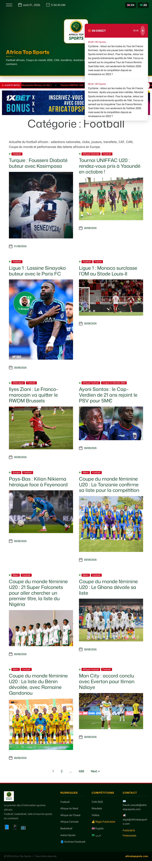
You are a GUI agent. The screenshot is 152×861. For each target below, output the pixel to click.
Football (17, 154)
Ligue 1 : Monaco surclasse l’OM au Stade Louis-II (108, 271)
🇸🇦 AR (143, 5)
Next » (95, 771)
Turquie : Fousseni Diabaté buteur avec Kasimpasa (38, 163)
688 (81, 771)
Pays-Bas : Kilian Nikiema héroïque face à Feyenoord (38, 481)
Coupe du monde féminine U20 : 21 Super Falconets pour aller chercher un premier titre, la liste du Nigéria (38, 593)
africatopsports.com (136, 856)
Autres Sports (67, 835)
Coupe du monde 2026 (114, 383)
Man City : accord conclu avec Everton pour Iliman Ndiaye (106, 681)
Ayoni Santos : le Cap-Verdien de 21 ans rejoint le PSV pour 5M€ (108, 395)
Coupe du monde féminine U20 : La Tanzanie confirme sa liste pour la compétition (109, 484)
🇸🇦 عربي (96, 835)
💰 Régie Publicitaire (103, 821)
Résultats (97, 808)
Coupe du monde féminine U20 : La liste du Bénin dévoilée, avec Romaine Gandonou (38, 684)
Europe (16, 472)
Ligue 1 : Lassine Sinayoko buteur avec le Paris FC (37, 271)
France (98, 261)
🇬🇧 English (98, 828)
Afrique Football (91, 383)
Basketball (66, 828)
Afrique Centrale (91, 154)
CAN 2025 (97, 801)
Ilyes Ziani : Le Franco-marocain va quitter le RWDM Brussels (33, 395)
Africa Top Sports (27, 52)
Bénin (85, 472)
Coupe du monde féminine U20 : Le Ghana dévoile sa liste (108, 587)
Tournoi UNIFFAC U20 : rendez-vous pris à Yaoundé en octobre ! (82, 85)
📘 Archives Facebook (73, 841)
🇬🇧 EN (130, 5)
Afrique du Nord (69, 808)
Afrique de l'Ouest (70, 815)
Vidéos (95, 815)
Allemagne (18, 383)
